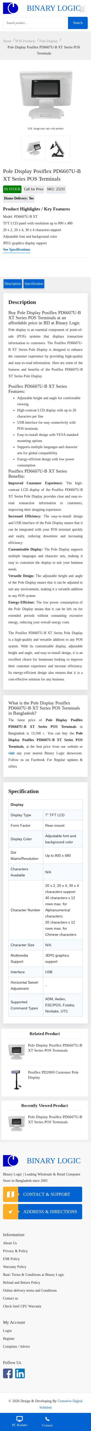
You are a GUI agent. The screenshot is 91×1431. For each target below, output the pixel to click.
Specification (34, 284)
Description (13, 284)
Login (7, 1331)
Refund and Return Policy (21, 1283)
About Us (10, 1243)
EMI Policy (11, 1259)
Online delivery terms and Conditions (30, 1290)
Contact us (10, 1298)
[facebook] (8, 1373)
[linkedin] (20, 1373)
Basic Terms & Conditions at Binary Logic (33, 1275)
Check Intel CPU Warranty (22, 1306)
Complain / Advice (16, 1346)
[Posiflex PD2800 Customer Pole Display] (16, 1080)
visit (12, 753)
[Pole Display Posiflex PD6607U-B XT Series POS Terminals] (33, 149)
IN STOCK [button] (12, 189)
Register (9, 1339)
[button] (19, 198)
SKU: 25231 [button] (56, 189)
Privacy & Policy (15, 1251)
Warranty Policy (14, 1267)
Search (78, 23)
